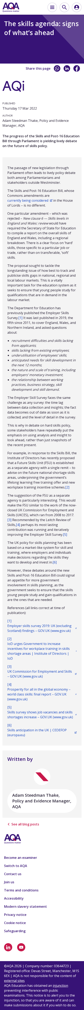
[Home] (10, 7)
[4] (18, 525)
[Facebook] (76, 68)
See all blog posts (25, 824)
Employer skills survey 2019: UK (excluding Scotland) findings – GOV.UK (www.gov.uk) (39, 628)
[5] (65, 534)
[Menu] (52, 7)
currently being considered (27, 200)
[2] (67, 487)
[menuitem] (52, 7)
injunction (60, 985)
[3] (9, 520)
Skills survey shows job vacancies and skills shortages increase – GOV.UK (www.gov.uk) (40, 714)
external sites (14, 980)
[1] (20, 318)
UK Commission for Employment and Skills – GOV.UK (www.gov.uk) (39, 674)
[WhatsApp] (57, 68)
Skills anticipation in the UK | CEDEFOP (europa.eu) (37, 732)
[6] (55, 562)
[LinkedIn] (67, 68)
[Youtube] (21, 947)
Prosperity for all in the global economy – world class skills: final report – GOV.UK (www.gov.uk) (39, 694)
